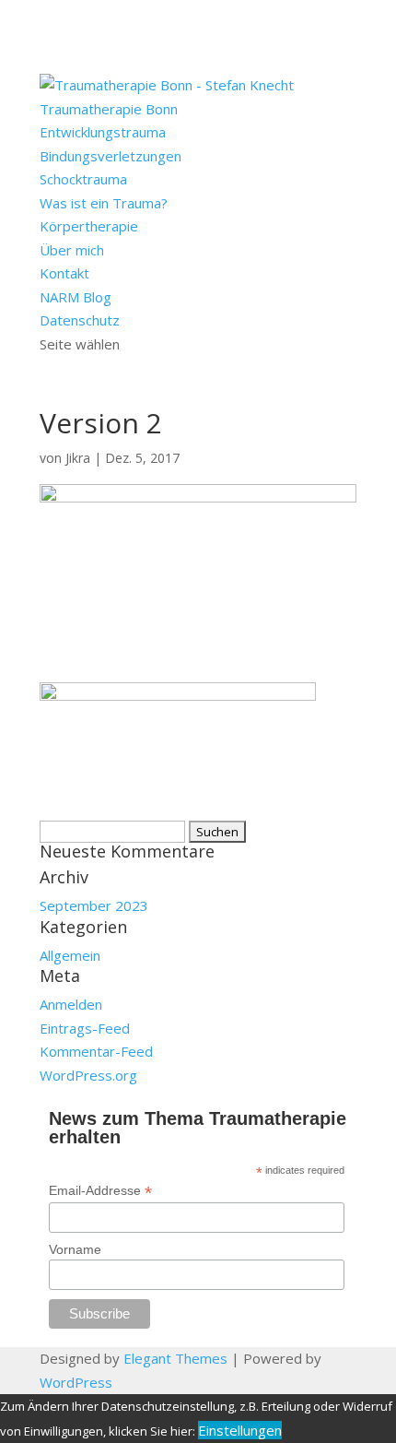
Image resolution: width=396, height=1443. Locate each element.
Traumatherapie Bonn (109, 109)
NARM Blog (75, 297)
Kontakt (64, 273)
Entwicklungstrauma (103, 132)
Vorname (75, 1249)
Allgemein (70, 955)
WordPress (76, 1382)
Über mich (72, 250)
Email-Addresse (100, 1191)
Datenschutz (80, 320)
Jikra (77, 458)
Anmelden (71, 1004)
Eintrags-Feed (85, 1028)
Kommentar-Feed (96, 1051)
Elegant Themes (175, 1358)
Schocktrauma (83, 179)
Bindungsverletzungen (110, 156)
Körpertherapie (89, 226)
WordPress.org (88, 1075)
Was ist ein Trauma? (104, 203)
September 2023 (94, 905)
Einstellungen (240, 1430)
